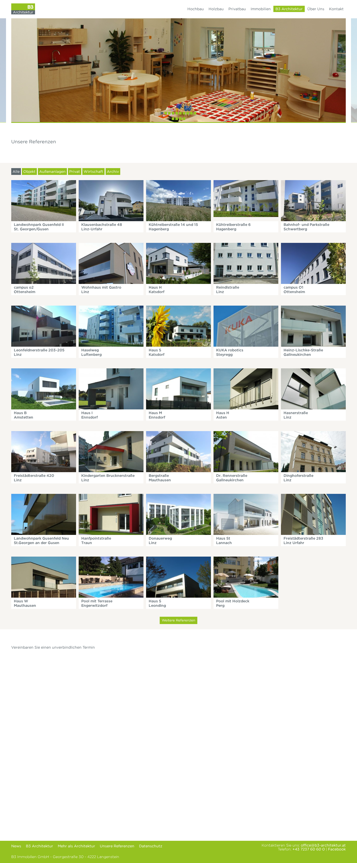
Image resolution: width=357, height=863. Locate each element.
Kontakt (336, 9)
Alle (16, 171)
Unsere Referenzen (117, 846)
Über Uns (315, 9)
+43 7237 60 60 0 (308, 849)
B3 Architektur (289, 9)
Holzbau (216, 9)
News (16, 846)
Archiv (113, 171)
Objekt (29, 171)
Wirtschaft (93, 171)
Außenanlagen (52, 171)
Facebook (337, 849)
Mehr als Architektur (76, 846)
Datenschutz (150, 846)
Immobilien (261, 9)
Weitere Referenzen (178, 620)
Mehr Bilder (43, 200)
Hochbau (195, 9)
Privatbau (237, 9)
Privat (74, 171)
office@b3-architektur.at (323, 845)
